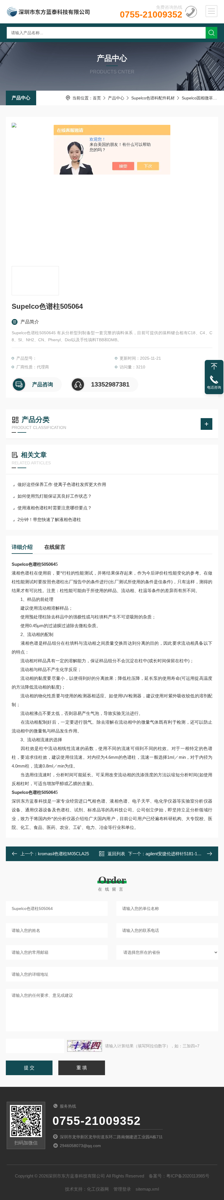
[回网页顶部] (214, 366)
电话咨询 (214, 387)
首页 (97, 98)
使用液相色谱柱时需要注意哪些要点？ (55, 507)
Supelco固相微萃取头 (201, 98)
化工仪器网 (98, 1189)
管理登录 (122, 1189)
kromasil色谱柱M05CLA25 (63, 853)
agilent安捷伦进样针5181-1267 (175, 853)
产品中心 (21, 97)
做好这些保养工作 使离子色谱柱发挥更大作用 (62, 484)
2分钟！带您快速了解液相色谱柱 (49, 519)
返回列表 (116, 853)
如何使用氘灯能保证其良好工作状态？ (55, 496)
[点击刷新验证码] (84, 1046)
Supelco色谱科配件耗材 (153, 98)
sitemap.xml (147, 1189)
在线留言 (54, 547)
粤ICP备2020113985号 (187, 1175)
